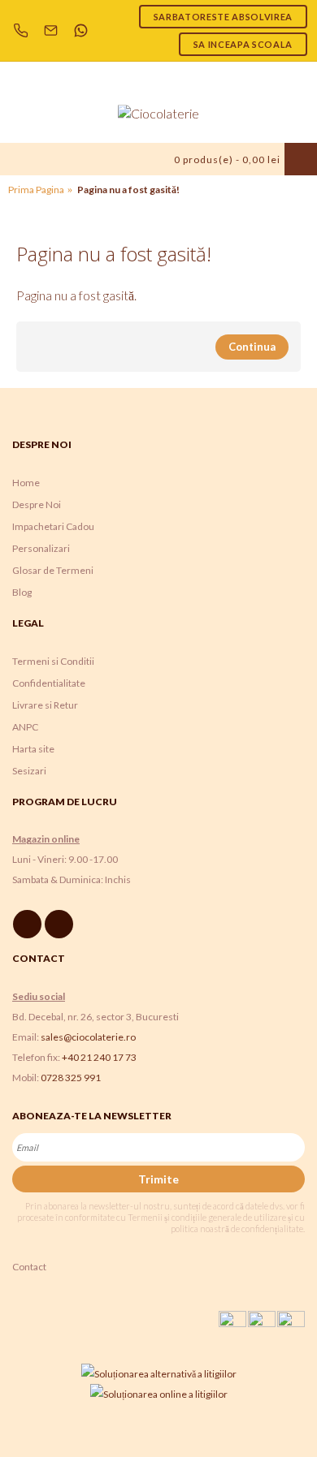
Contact (29, 1267)
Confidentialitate (48, 683)
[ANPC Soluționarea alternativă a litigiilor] (159, 1374)
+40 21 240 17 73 (99, 1057)
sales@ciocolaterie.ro (88, 1037)
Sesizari (29, 771)
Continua (252, 346)
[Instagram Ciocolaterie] (61, 924)
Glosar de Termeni (52, 570)
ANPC (25, 727)
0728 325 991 (71, 1077)
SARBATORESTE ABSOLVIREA (223, 16)
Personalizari (41, 548)
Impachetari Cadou (53, 526)
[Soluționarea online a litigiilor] (159, 1394)
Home (26, 482)
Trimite (158, 1179)
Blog (22, 592)
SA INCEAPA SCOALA (243, 44)
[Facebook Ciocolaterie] (29, 924)
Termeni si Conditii (53, 661)
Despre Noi (36, 504)
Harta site (33, 749)
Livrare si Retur (45, 705)
